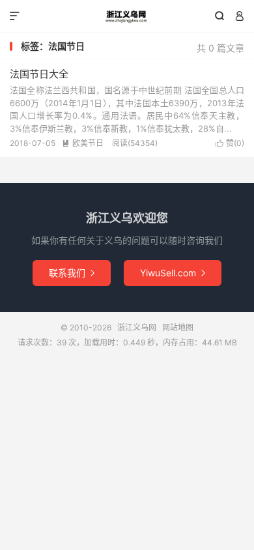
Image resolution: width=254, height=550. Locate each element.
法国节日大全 (39, 74)
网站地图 (177, 327)
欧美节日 (83, 143)
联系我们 (71, 272)
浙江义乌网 (127, 16)
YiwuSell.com (172, 272)
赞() (230, 143)
